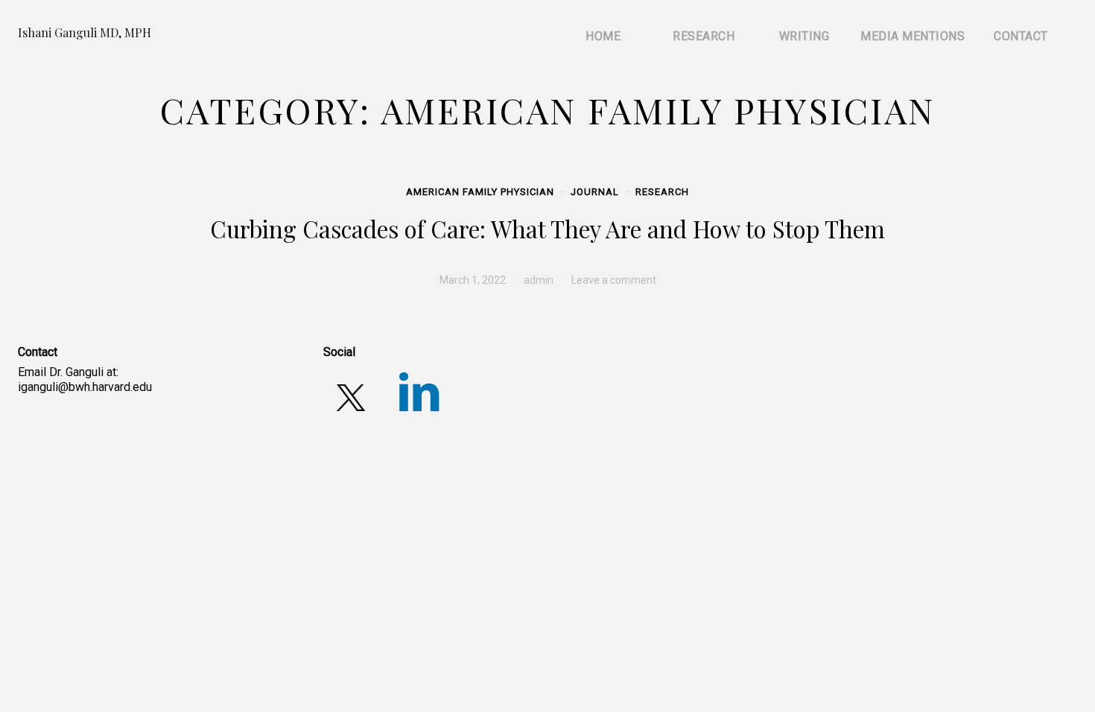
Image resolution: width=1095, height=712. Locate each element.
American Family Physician (480, 191)
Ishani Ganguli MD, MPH (84, 32)
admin (538, 280)
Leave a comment (613, 280)
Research (662, 191)
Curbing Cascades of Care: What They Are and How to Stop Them (547, 228)
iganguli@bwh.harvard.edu (85, 387)
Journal (595, 191)
